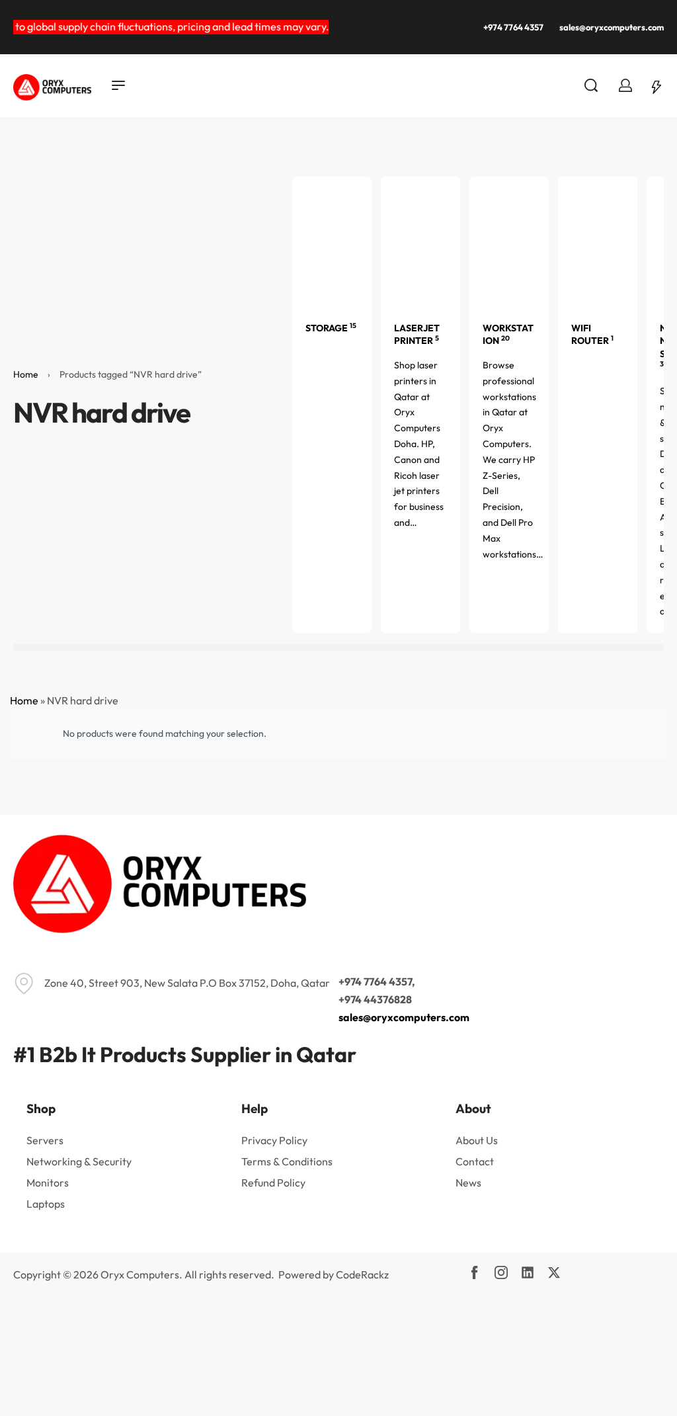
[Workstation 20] (509, 241)
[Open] (656, 85)
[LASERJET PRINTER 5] (420, 241)
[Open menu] (118, 85)
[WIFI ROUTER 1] (597, 241)
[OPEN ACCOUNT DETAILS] (625, 85)
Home (25, 374)
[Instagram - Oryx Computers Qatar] (501, 1272)
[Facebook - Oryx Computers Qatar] (474, 1272)
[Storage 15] (332, 241)
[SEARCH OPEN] (591, 85)
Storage (330, 328)
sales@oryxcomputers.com (403, 1017)
